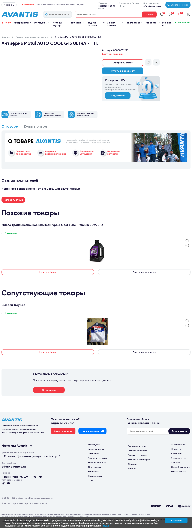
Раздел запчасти (59, 14)
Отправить (49, 390)
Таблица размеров (139, 459)
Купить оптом (35, 126)
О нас (37, 5)
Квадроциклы (21, 22)
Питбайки (76, 22)
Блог (43, 5)
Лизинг (132, 468)
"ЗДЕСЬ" (106, 525)
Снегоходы (94, 467)
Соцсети (80, 5)
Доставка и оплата (65, 5)
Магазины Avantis (14, 445)
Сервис (132, 464)
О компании (178, 444)
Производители (137, 446)
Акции (8, 22)
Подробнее (118, 95)
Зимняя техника (112, 24)
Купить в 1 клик (47, 272)
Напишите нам (90, 431)
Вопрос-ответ (179, 458)
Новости (51, 5)
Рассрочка (183, 22)
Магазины (29, 5)
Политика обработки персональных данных (24, 503)
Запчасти (151, 22)
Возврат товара (137, 455)
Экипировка (133, 22)
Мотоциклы (40, 22)
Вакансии (176, 453)
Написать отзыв (13, 199)
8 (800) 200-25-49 (106, 6)
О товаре (10, 126)
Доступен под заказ (144, 272)
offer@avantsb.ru (152, 6)
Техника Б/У (166, 24)
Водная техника (92, 24)
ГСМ (90, 480)
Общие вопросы (137, 450)
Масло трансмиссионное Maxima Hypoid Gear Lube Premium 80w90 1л (52, 225)
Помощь (175, 462)
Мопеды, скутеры (57, 24)
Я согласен (176, 520)
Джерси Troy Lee (14, 305)
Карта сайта (178, 471)
